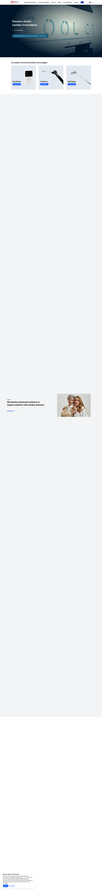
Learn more (16, 84)
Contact (76, 2)
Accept (5, 885)
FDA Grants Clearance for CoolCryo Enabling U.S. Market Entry (30, 35)
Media (59, 2)
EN (91, 2)
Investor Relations (67, 2)
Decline (12, 885)
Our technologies (18, 30)
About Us (53, 2)
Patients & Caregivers (44, 2)
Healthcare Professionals (30, 2)
